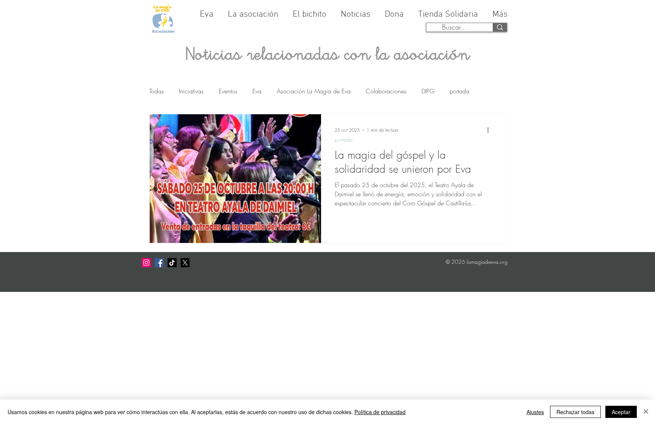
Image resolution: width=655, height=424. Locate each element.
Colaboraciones (386, 91)
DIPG (428, 91)
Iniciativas (191, 91)
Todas (156, 91)
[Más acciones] (490, 129)
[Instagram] (146, 262)
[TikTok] (172, 262)
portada (459, 91)
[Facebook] (159, 262)
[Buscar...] (500, 27)
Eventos (228, 91)
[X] (185, 262)
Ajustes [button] (535, 412)
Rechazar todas (575, 412)
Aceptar (621, 412)
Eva (257, 91)
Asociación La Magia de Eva (314, 91)
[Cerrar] (645, 412)
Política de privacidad (380, 412)
